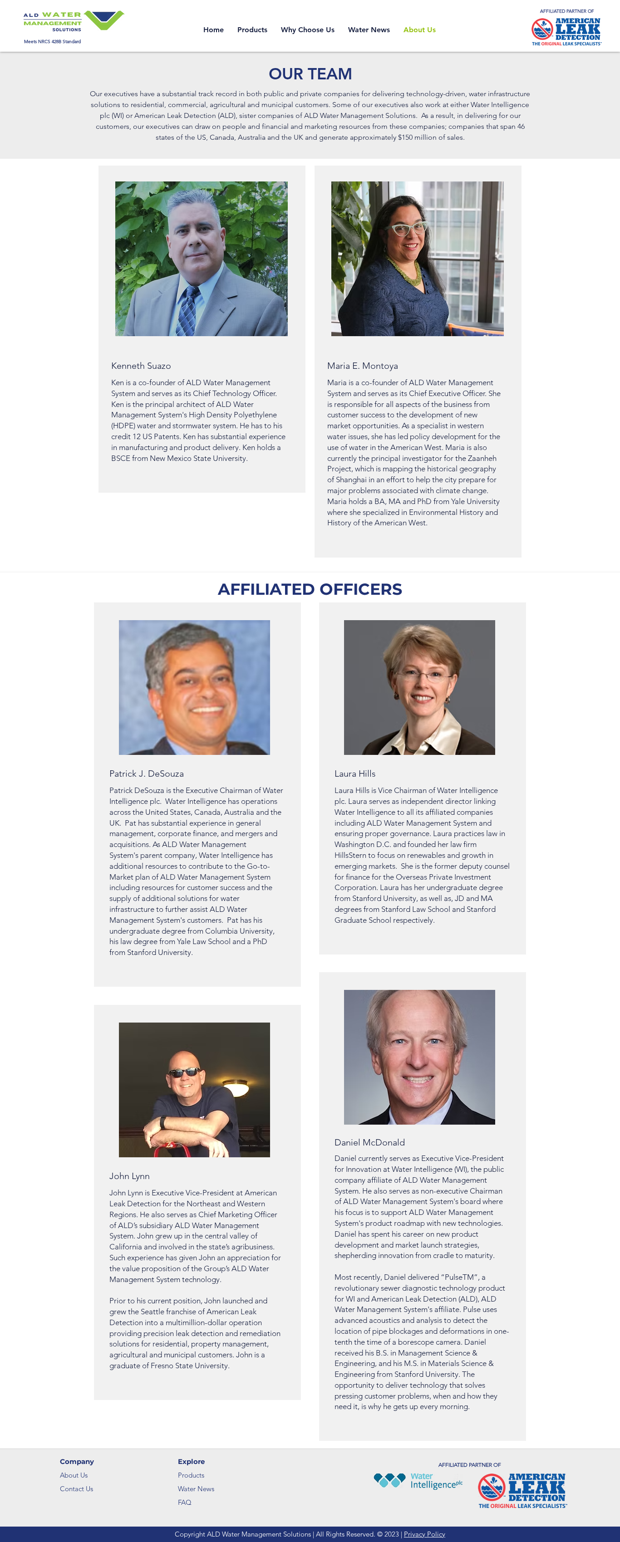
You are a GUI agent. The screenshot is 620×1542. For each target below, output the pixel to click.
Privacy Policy (424, 1534)
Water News (196, 1488)
